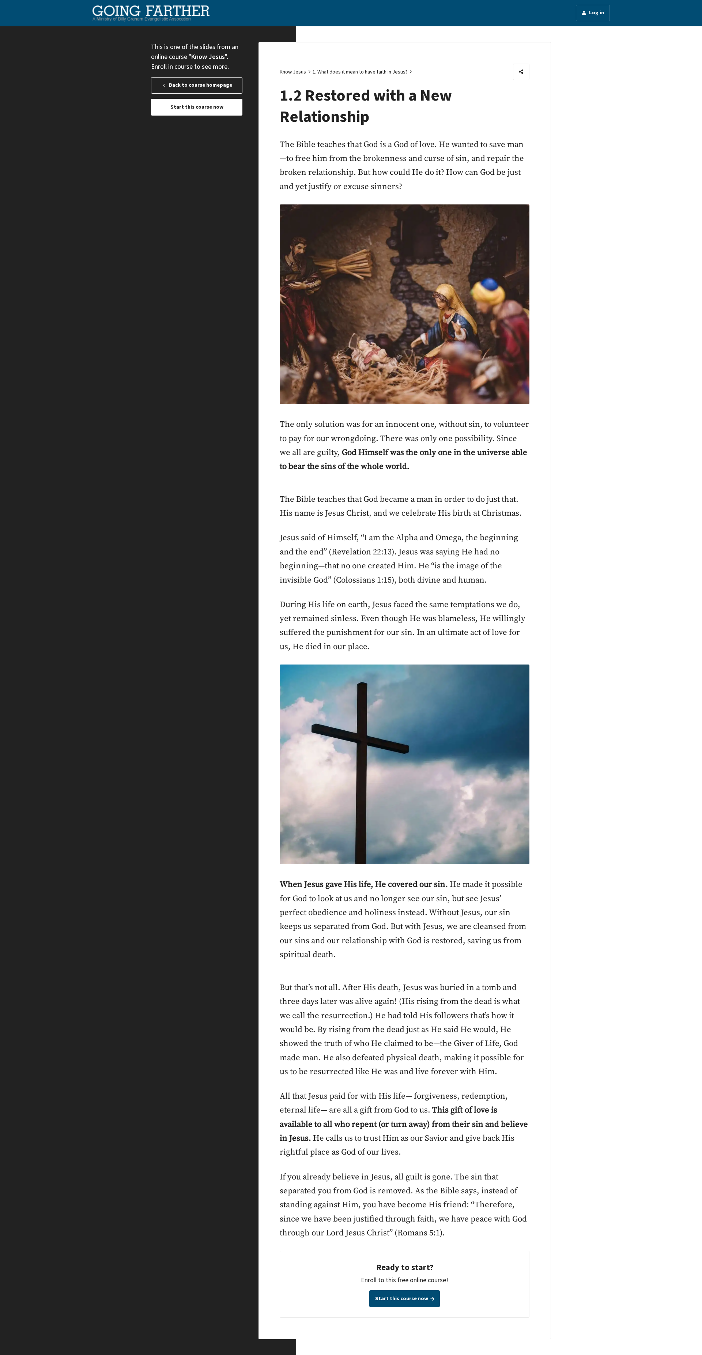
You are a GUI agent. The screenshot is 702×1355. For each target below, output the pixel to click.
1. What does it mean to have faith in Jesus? (360, 72)
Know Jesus (293, 72)
